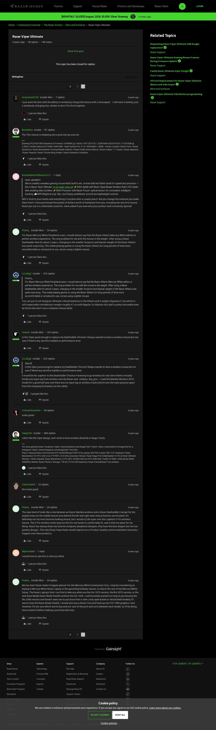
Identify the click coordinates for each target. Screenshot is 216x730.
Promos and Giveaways (130, 6)
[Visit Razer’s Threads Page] (128, 679)
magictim (27, 433)
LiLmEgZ (26, 273)
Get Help (70, 668)
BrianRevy (27, 129)
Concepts (40, 678)
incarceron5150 (30, 97)
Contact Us (101, 689)
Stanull (26, 332)
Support (77, 6)
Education (11, 694)
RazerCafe (11, 673)
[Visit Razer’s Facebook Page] (128, 669)
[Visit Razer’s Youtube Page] (128, 689)
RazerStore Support (75, 678)
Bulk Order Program (16, 689)
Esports (39, 684)
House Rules (99, 6)
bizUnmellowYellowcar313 (36, 175)
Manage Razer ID (74, 689)
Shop (9, 663)
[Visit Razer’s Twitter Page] (128, 684)
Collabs (39, 689)
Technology (41, 668)
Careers (99, 673)
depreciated (28, 551)
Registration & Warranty (77, 673)
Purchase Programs (16, 684)
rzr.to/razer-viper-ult (63, 187)
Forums (58, 6)
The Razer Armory (53, 25)
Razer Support (157, 52)
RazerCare (71, 684)
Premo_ (26, 230)
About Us (100, 668)
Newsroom (101, 678)
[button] (200, 6)
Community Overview (29, 25)
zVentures (100, 684)
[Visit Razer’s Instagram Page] (128, 674)
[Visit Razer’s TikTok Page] (128, 694)
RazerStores (12, 668)
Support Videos (73, 694)
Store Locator (13, 678)
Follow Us (130, 663)
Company (100, 663)
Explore (39, 663)
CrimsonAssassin (31, 410)
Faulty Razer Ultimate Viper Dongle (169, 71)
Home (11, 25)
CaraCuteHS (28, 484)
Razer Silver (161, 6)
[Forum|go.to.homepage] (26, 6)
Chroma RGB (42, 673)
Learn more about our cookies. (165, 707)
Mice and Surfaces (75, 25)
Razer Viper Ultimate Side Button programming (176, 94)
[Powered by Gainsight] (108, 649)
